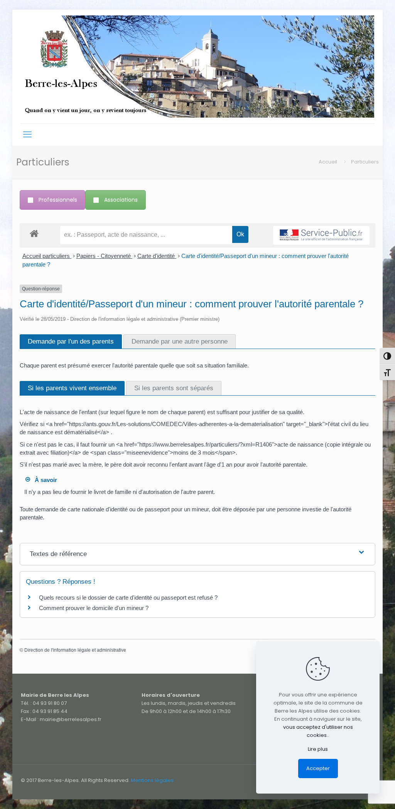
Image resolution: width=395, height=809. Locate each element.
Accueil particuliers (46, 256)
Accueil (328, 161)
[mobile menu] (27, 134)
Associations (121, 200)
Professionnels (58, 200)
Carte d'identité (156, 256)
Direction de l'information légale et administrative (75, 650)
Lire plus (318, 749)
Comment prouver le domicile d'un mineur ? (94, 608)
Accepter (318, 768)
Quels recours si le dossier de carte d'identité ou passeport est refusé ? (128, 597)
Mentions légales (152, 780)
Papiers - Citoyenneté (104, 256)
